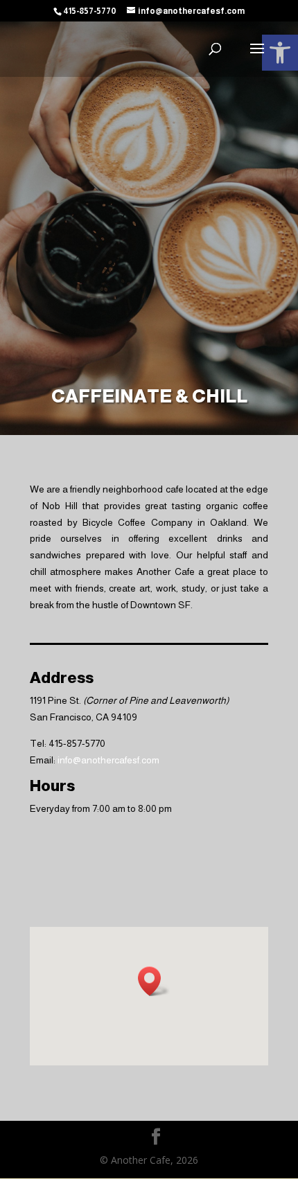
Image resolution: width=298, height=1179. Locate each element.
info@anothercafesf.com (108, 759)
